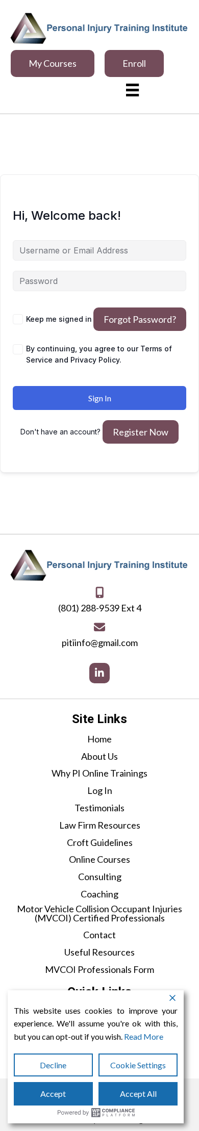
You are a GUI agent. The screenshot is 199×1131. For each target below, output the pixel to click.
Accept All (138, 1093)
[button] (52, 63)
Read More (143, 1036)
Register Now (140, 432)
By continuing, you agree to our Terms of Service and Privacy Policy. (99, 354)
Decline (53, 1065)
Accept (53, 1093)
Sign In (99, 398)
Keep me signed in (59, 319)
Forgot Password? (140, 319)
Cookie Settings (138, 1065)
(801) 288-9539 (88, 607)
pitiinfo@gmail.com (100, 642)
